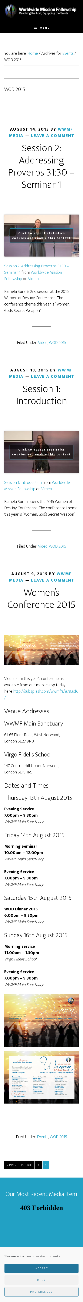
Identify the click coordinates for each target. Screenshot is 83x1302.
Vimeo (33, 278)
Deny (41, 1280)
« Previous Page (19, 1165)
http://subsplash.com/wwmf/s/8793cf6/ (41, 694)
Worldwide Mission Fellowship (41, 11)
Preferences (41, 1291)
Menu (45, 27)
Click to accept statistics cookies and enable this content (41, 235)
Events (42, 1136)
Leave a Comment (52, 135)
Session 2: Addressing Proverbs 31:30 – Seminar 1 (41, 166)
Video (42, 342)
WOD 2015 (57, 342)
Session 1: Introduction (41, 395)
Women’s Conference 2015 (41, 599)
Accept (41, 1268)
